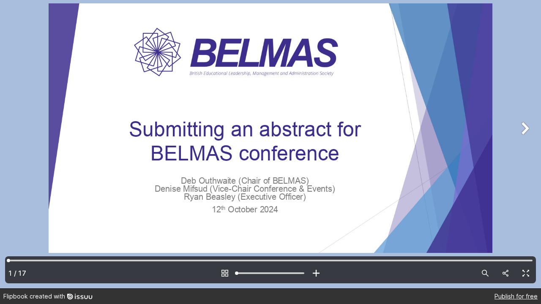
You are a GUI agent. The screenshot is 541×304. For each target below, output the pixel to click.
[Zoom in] (316, 273)
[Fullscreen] (525, 273)
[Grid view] (224, 273)
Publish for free (516, 296)
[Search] (485, 273)
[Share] (505, 273)
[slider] (270, 273)
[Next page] (524, 144)
